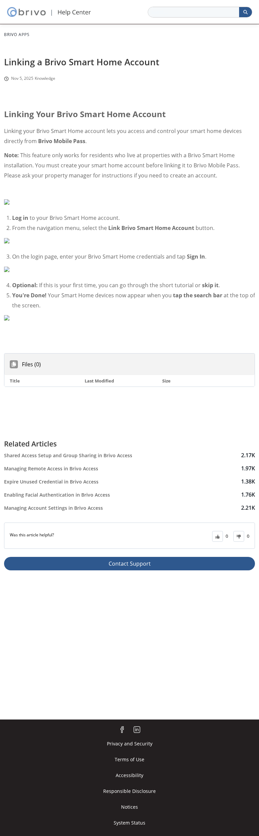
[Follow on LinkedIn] (137, 729)
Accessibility (129, 775)
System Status (129, 823)
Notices (129, 807)
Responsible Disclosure (129, 791)
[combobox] (193, 12)
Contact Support (130, 563)
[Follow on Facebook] (122, 729)
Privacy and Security (129, 743)
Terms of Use (129, 759)
